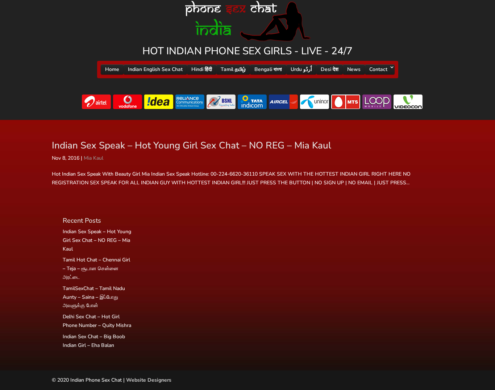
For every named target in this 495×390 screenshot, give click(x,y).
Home (112, 69)
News (354, 69)
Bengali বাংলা (268, 69)
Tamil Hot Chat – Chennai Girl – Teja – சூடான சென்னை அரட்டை (96, 268)
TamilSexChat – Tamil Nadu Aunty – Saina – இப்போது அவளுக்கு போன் (94, 297)
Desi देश (329, 69)
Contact (378, 69)
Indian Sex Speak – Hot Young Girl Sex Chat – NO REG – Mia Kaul (191, 145)
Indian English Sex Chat (155, 69)
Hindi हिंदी (201, 69)
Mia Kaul (93, 158)
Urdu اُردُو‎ (301, 69)
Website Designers (148, 380)
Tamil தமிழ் (233, 69)
